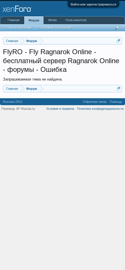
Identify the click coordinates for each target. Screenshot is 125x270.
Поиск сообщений (18, 27)
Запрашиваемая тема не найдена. (33, 79)
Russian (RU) (12, 101)
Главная (13, 20)
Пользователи (75, 20)
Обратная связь (95, 101)
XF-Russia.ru (25, 108)
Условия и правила (60, 108)
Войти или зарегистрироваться (93, 4)
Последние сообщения (54, 27)
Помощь (116, 101)
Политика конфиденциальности (100, 108)
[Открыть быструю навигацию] (118, 41)
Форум (33, 20)
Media (52, 20)
